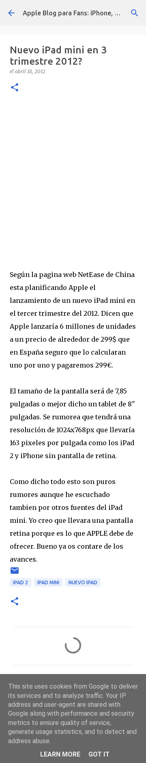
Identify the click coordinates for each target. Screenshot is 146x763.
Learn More (60, 754)
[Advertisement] (73, 179)
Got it (99, 754)
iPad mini (48, 582)
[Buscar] (135, 13)
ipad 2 (20, 582)
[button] (14, 87)
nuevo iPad (83, 582)
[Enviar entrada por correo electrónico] (14, 573)
